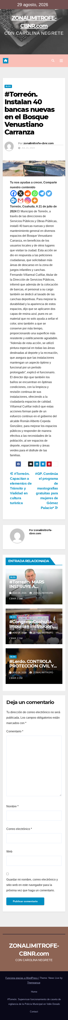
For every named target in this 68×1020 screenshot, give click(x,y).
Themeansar (33, 982)
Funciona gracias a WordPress (21, 978)
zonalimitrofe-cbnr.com (38, 143)
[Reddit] (27, 193)
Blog (8, 86)
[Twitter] (49, 193)
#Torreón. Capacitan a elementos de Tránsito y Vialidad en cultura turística (21, 488)
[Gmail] (20, 200)
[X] (20, 193)
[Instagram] (27, 200)
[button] (52, 60)
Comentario (14, 731)
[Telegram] (42, 193)
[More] (35, 200)
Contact (34, 1011)
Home (34, 991)
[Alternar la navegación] (61, 60)
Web (9, 851)
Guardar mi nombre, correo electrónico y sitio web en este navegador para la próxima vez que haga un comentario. (32, 885)
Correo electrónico (19, 828)
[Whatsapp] (35, 193)
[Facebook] (13, 193)
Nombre (12, 806)
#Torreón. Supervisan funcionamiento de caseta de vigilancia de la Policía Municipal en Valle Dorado (34, 1001)
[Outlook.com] (13, 200)
